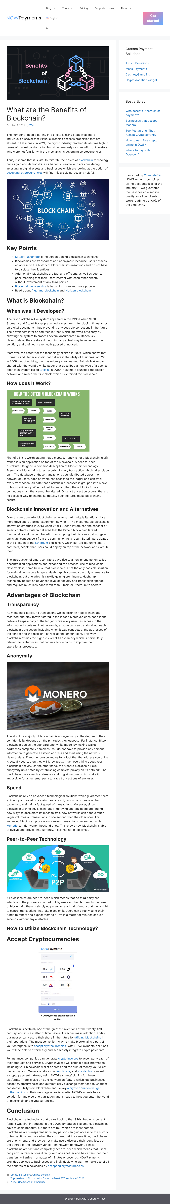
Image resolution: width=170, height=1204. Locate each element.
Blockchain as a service (30, 286)
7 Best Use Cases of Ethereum (27, 1181)
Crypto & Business (20, 1174)
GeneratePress (97, 1198)
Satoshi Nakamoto (27, 256)
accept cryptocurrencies (49, 1046)
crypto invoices (67, 1058)
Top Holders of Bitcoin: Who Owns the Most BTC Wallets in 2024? (47, 1178)
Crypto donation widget (141, 80)
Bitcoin (44, 369)
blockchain (86, 160)
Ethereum (41, 542)
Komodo (12, 825)
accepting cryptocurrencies (24, 172)
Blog (48, 8)
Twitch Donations (137, 63)
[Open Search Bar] (47, 28)
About (124, 8)
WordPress (62, 1071)
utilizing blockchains (87, 1037)
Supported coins (104, 8)
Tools (65, 8)
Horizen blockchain (78, 290)
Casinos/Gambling (138, 74)
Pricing (84, 8)
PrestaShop (85, 1071)
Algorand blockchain (45, 290)
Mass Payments (136, 69)
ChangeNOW (152, 175)
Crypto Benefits (41, 1174)
